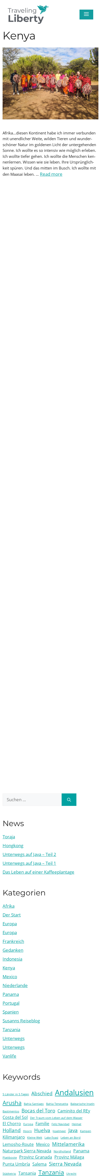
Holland (12, 1130)
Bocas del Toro (38, 1110)
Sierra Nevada (65, 1163)
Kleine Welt (34, 1137)
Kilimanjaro (14, 1137)
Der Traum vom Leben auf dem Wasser (56, 1118)
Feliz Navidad (60, 1124)
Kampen (85, 1131)
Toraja (9, 837)
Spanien (11, 1012)
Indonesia (12, 959)
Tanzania (11, 1029)
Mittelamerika (68, 1143)
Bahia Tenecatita (57, 1104)
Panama (11, 994)
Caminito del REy (73, 1111)
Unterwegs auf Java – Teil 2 (29, 854)
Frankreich (13, 941)
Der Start (12, 915)
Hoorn (27, 1131)
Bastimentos (11, 1111)
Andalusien (74, 1092)
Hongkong (13, 845)
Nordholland (62, 1151)
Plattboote (10, 1157)
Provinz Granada (35, 1157)
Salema (39, 1164)
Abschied (42, 1093)
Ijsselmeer (59, 1131)
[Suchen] (69, 799)
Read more (51, 174)
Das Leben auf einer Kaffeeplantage (38, 872)
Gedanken (13, 950)
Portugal (11, 1003)
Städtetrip (9, 1173)
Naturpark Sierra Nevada (27, 1151)
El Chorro (12, 1123)
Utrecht (71, 1173)
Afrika (9, 906)
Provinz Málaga (69, 1157)
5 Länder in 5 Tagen (16, 1094)
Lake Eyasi (51, 1137)
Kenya (9, 968)
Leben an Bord (71, 1137)
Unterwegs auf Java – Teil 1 (29, 863)
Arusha (12, 1102)
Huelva (42, 1130)
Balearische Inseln (82, 1104)
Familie (42, 1123)
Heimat (76, 1124)
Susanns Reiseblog (21, 1021)
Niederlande (15, 985)
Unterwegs (14, 1038)
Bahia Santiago (34, 1104)
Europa (10, 924)
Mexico (10, 977)
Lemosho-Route (18, 1144)
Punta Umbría (16, 1164)
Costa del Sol (15, 1117)
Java (73, 1130)
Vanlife (9, 1056)
